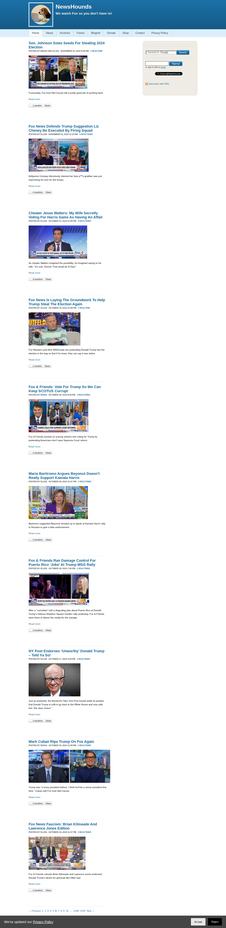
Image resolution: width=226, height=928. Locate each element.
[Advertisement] (67, 114)
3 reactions (83, 395)
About (49, 33)
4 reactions (86, 134)
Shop (125, 33)
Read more (34, 99)
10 (67, 910)
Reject (214, 921)
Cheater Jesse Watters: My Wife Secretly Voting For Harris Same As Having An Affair (66, 215)
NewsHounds (74, 6)
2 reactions (84, 481)
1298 (76, 910)
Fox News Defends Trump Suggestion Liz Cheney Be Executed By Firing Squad (64, 128)
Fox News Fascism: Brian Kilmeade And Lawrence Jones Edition (63, 826)
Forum (80, 33)
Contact (140, 33)
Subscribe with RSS (158, 83)
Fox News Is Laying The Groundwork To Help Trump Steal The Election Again (67, 302)
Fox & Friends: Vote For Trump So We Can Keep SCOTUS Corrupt (65, 389)
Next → (90, 910)
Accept (198, 921)
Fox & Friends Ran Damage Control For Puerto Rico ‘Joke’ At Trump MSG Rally (62, 562)
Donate (111, 33)
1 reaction (96, 51)
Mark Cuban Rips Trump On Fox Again (61, 741)
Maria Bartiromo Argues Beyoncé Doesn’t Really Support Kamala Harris (64, 476)
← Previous (35, 910)
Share (47, 105)
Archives (65, 33)
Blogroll (95, 33)
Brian (44, 395)
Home (35, 33)
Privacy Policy (159, 33)
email (163, 67)
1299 (82, 910)
